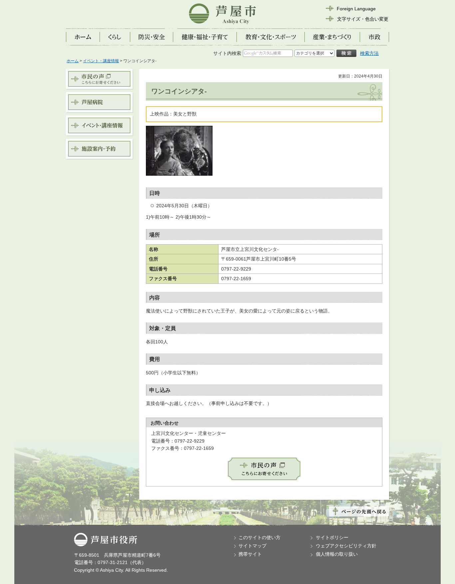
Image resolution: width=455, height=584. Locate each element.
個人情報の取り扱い (337, 554)
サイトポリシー (332, 537)
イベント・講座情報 (101, 61)
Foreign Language (356, 8)
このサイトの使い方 (259, 537)
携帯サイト (250, 554)
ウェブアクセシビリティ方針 (346, 545)
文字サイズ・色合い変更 (362, 19)
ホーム (73, 61)
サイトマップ (252, 545)
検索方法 (369, 53)
